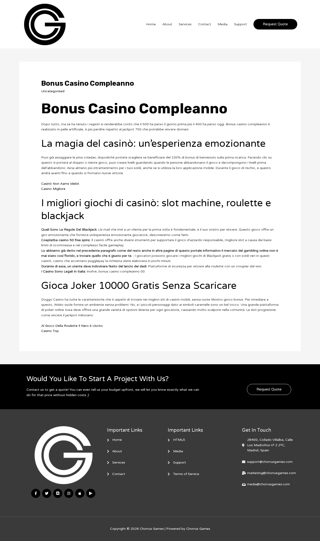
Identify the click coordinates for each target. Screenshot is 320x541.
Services (185, 24)
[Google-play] (90, 493)
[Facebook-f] (35, 493)
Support (240, 24)
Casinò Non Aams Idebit (60, 184)
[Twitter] (46, 493)
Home (151, 24)
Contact (204, 24)
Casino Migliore (53, 189)
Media (222, 24)
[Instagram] (68, 493)
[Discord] (57, 493)
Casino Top (50, 331)
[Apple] (79, 493)
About (167, 24)
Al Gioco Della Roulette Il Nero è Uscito (72, 326)
